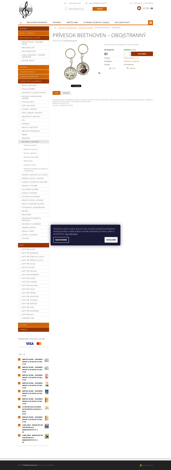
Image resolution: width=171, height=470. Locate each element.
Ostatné (25, 238)
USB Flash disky (28, 105)
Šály (23, 120)
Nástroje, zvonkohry (29, 76)
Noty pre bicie (28, 314)
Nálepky (25, 211)
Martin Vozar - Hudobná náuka (32, 43)
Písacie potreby (28, 89)
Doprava (57, 22)
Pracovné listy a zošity (30, 38)
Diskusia (66, 93)
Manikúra (26, 138)
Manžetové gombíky (31, 157)
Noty (22, 245)
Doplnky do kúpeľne (31, 196)
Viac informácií (71, 234)
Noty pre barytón (29, 304)
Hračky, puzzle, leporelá (32, 200)
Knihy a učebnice (27, 33)
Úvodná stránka (21, 22)
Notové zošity (28, 60)
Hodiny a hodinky (29, 193)
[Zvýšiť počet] (130, 53)
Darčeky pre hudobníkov (31, 81)
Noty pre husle (28, 264)
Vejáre (24, 134)
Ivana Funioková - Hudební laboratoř (33, 56)
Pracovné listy (28, 47)
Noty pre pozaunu (30, 300)
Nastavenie (61, 240)
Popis (56, 93)
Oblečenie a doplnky (31, 116)
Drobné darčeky (29, 227)
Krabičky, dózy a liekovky (33, 178)
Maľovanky (26, 214)
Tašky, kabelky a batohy (32, 113)
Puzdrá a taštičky (29, 109)
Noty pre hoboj (28, 278)
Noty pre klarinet (29, 282)
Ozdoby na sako (30, 165)
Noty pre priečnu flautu (32, 260)
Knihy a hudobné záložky (33, 204)
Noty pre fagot (28, 289)
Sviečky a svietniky (30, 235)
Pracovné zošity (29, 51)
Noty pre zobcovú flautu (33, 256)
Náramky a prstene (31, 149)
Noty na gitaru (28, 267)
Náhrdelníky (28, 161)
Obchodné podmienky (36, 22)
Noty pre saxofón (29, 285)
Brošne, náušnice (30, 153)
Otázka (132, 68)
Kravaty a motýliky (30, 127)
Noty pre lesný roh (30, 296)
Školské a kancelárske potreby (32, 97)
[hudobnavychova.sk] (25, 11)
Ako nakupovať (122, 22)
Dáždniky (26, 124)
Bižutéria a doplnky (30, 142)
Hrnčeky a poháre (29, 186)
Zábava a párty (28, 231)
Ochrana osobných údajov (96, 22)
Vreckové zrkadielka (31, 131)
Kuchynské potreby (30, 189)
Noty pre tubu (28, 307)
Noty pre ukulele (29, 271)
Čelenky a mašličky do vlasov (35, 175)
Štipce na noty (28, 102)
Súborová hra (28, 318)
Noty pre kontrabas (30, 311)
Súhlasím (111, 240)
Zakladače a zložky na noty (34, 92)
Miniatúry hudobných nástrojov (31, 219)
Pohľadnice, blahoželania (33, 207)
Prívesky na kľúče (30, 145)
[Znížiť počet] (130, 55)
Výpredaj (23, 329)
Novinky (23, 28)
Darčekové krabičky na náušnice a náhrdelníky (36, 170)
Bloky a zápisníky (29, 85)
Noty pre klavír (28, 249)
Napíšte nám (72, 22)
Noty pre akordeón (30, 275)
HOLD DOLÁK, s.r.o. (131, 58)
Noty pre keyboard (30, 253)
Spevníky (23, 67)
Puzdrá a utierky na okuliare (34, 182)
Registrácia (148, 3)
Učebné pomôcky (27, 72)
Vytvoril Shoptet (147, 465)
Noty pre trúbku (29, 293)
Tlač (113, 68)
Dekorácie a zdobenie (31, 224)
